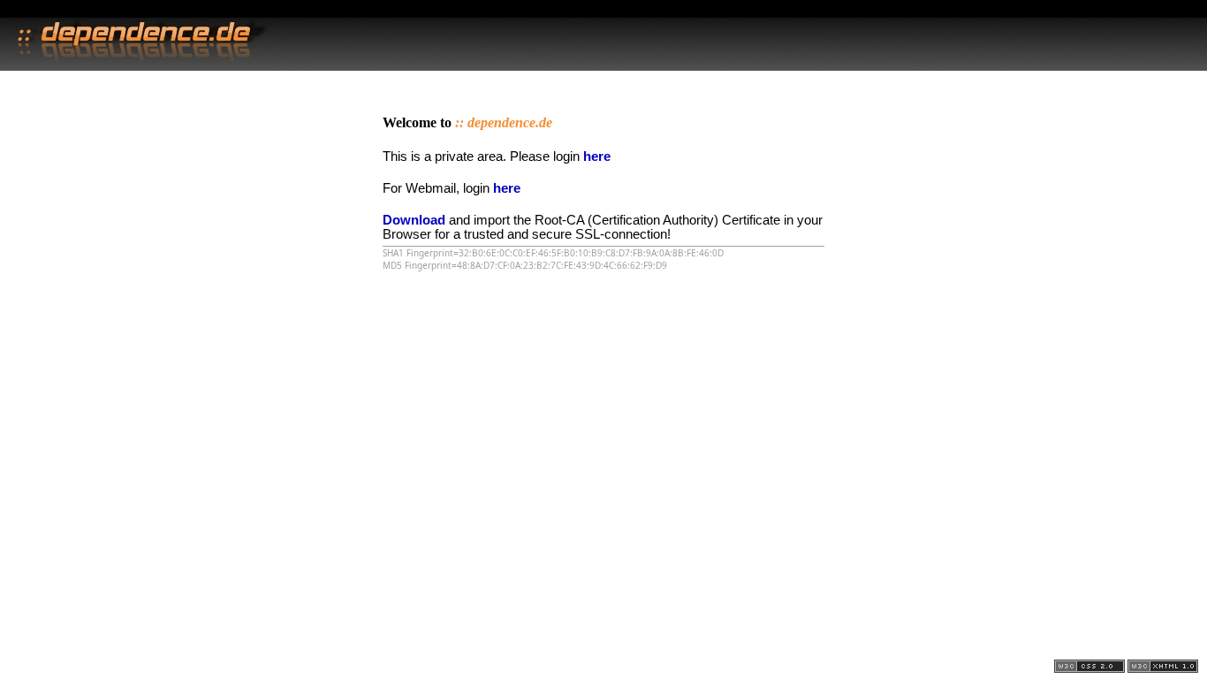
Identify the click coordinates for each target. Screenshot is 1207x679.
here (597, 156)
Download (414, 220)
